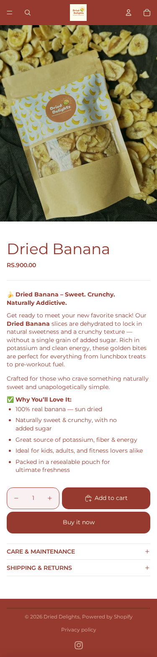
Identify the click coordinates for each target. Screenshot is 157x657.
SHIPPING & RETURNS (39, 568)
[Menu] (9, 12)
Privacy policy (78, 629)
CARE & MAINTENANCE (41, 551)
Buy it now (79, 522)
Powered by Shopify (107, 616)
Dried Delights (62, 616)
